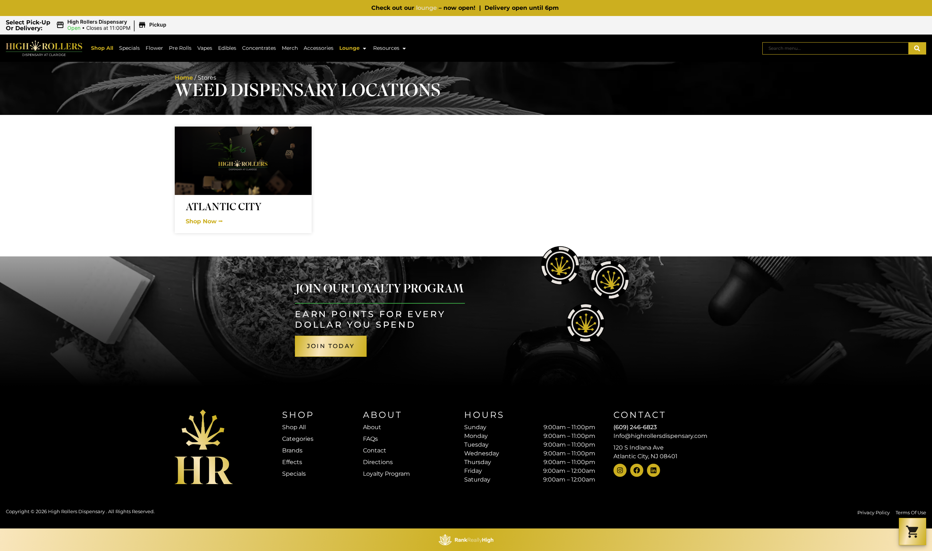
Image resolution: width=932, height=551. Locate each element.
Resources (386, 48)
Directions (378, 462)
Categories (297, 438)
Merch (290, 48)
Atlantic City (224, 208)
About (372, 427)
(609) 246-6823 (635, 427)
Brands (292, 450)
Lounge (349, 48)
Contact (374, 450)
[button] (112, 25)
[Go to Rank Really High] (466, 539)
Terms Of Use (911, 512)
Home (184, 77)
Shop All (102, 48)
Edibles (227, 48)
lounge (426, 7)
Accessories (318, 48)
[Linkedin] (653, 470)
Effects (292, 462)
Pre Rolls (180, 48)
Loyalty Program (386, 473)
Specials (129, 48)
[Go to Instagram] (620, 470)
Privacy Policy (873, 512)
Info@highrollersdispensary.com (660, 435)
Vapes (204, 48)
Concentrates (259, 48)
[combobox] (835, 48)
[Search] (917, 48)
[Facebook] (636, 470)
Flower (154, 48)
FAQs (370, 438)
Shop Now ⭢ (204, 221)
